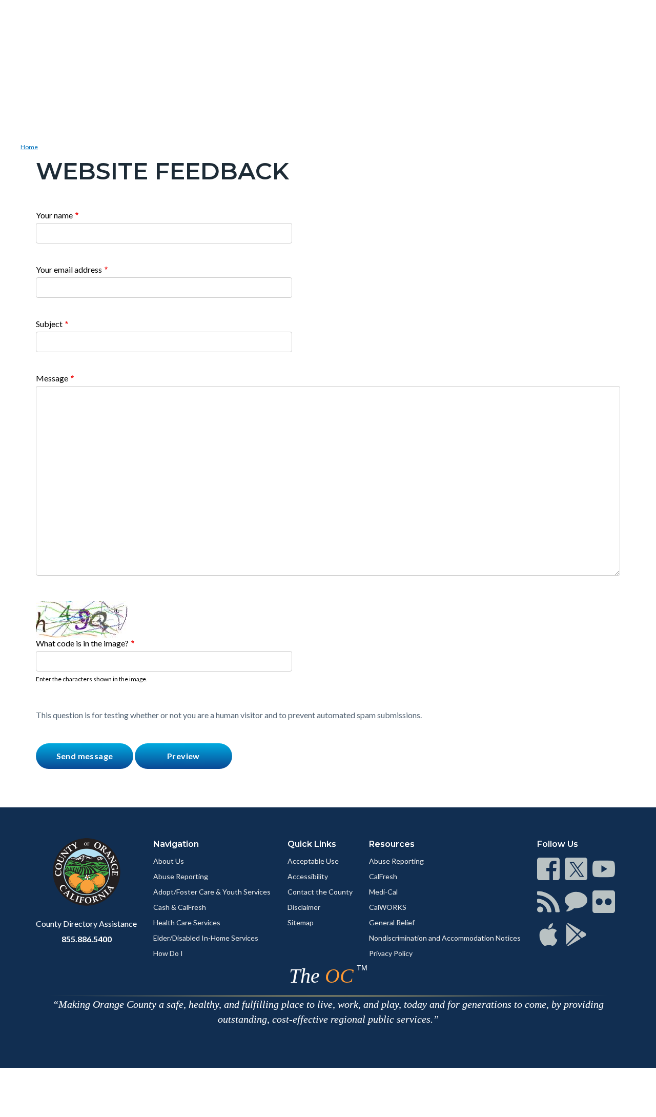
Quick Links (312, 844)
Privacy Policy (391, 953)
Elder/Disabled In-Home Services (205, 937)
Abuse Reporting (180, 876)
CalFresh (383, 876)
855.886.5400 (86, 939)
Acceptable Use (313, 861)
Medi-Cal (383, 891)
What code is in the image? (82, 643)
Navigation (176, 844)
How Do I (168, 953)
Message (52, 378)
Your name (54, 215)
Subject (49, 324)
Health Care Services (186, 922)
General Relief (392, 922)
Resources (392, 844)
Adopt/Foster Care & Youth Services (212, 891)
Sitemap (301, 922)
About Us (168, 861)
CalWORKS (387, 907)
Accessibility (308, 876)
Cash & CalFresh (179, 907)
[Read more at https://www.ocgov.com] (86, 872)
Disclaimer (304, 907)
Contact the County (320, 891)
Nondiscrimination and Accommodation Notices (445, 937)
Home (29, 147)
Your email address (69, 269)
